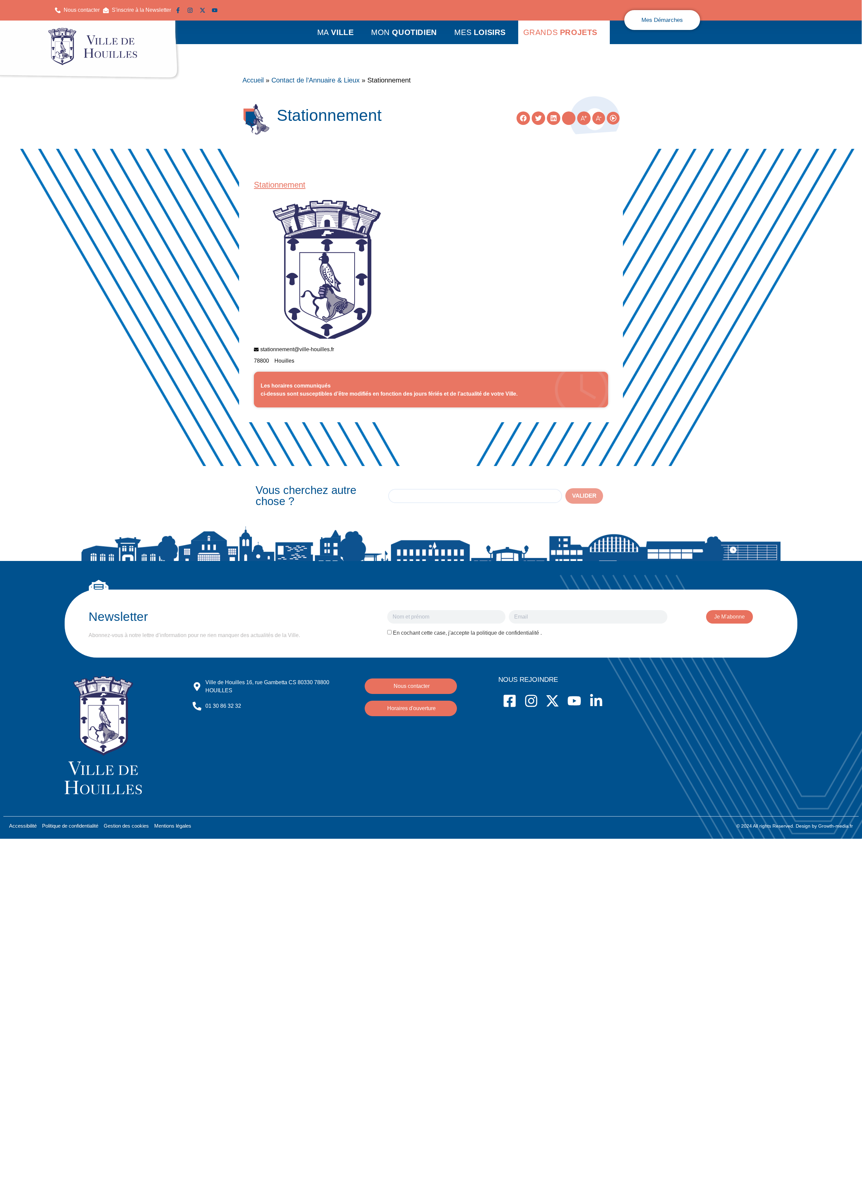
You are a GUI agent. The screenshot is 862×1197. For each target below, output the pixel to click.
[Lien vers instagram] (191, 10)
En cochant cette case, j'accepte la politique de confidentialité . (467, 633)
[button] (137, 10)
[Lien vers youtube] (216, 10)
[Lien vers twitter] (204, 10)
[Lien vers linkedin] (228, 10)
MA (335, 32)
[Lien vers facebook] (179, 10)
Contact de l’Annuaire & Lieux (315, 80)
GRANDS (560, 32)
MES (480, 32)
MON (404, 32)
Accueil (253, 80)
